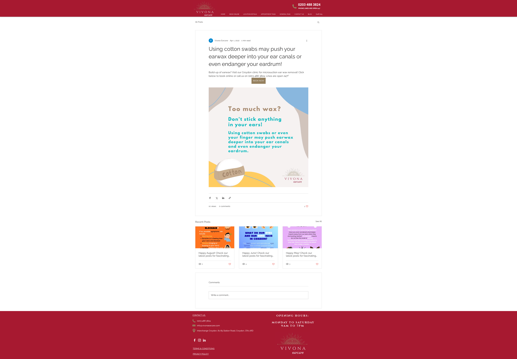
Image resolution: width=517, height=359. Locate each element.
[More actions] (306, 40)
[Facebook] (195, 340)
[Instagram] (199, 340)
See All (319, 221)
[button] (318, 22)
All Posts (199, 22)
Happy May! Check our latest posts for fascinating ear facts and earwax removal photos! (301, 254)
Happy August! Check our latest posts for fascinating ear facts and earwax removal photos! (214, 254)
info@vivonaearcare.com (208, 325)
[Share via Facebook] (210, 198)
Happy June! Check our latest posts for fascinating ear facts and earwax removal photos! (257, 254)
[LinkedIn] (204, 340)
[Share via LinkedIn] (223, 198)
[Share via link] (229, 198)
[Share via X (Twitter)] (216, 198)
